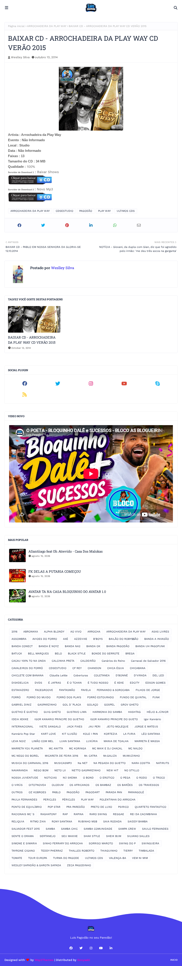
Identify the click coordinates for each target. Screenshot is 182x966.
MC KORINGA (77, 748)
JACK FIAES (74, 726)
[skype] (157, 383)
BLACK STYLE (77, 653)
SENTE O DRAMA (23, 836)
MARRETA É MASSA (147, 741)
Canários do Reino (113, 660)
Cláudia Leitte (58, 675)
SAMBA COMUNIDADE (98, 828)
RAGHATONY (48, 814)
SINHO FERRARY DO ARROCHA (63, 843)
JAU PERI (94, 726)
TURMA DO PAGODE (66, 858)
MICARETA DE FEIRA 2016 (61, 755)
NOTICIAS (50, 777)
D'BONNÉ (122, 675)
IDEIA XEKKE (20, 719)
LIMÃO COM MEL (42, 741)
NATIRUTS (162, 763)
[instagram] (91, 383)
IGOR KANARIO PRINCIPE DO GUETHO (59, 719)
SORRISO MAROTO (101, 843)
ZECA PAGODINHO (79, 865)
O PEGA (125, 777)
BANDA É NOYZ (49, 646)
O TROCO (159, 777)
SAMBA (50, 828)
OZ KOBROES (37, 792)
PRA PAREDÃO (75, 806)
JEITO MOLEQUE (118, 726)
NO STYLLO (131, 770)
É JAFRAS (54, 682)
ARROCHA (93, 631)
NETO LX (60, 770)
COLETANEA (102, 675)
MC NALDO (135, 748)
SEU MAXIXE (69, 836)
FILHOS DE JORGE (148, 690)
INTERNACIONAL (22, 726)
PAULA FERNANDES (24, 799)
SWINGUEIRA (150, 843)
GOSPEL (109, 704)
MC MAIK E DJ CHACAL (107, 748)
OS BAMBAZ (103, 785)
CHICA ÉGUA (115, 668)
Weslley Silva (20, 57)
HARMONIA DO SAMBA (107, 711)
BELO (58, 653)
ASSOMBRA (19, 638)
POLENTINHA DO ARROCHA (117, 799)
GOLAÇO (92, 704)
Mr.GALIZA (110, 755)
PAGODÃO (85, 210)
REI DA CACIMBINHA (143, 814)
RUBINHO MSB (87, 821)
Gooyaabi (83, 960)
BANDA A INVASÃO (156, 638)
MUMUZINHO (131, 755)
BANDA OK (93, 646)
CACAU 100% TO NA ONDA (29, 660)
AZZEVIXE (80, 638)
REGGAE (118, 814)
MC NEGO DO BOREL (25, 755)
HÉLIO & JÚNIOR (157, 711)
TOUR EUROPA (37, 858)
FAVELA (86, 690)
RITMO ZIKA (38, 821)
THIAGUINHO (108, 850)
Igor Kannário (152, 719)
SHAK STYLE (92, 836)
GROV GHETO (129, 704)
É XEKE (119, 682)
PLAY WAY (104, 210)
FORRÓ (16, 697)
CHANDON (94, 668)
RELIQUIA (18, 821)
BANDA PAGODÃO (117, 646)
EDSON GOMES (155, 682)
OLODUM (57, 785)
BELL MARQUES (38, 653)
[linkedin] (111, 948)
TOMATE (17, 858)
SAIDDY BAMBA (138, 821)
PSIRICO (123, 806)
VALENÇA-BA (117, 858)
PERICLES (49, 799)
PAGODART (92, 792)
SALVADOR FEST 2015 (26, 828)
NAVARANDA (20, 770)
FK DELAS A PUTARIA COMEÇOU (54, 571)
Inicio (174, 959)
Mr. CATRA (90, 755)
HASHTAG (134, 711)
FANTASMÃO (67, 690)
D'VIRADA (140, 675)
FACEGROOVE (44, 690)
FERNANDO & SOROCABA (113, 690)
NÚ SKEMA (70, 777)
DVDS (38, 682)
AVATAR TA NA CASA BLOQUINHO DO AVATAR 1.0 (67, 591)
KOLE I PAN (90, 733)
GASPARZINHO (47, 704)
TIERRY (128, 850)
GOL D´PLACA (72, 704)
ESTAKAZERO (20, 690)
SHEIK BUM (113, 836)
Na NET (82, 763)
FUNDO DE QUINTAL (133, 697)
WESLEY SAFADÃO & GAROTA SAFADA (36, 865)
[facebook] (24, 383)
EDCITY (134, 682)
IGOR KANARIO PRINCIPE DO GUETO (114, 719)
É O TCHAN (74, 682)
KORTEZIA (110, 733)
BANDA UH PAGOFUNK (150, 646)
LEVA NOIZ (19, 741)
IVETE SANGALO (50, 726)
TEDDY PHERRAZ (52, 850)
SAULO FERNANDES (155, 828)
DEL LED (158, 675)
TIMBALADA (146, 850)
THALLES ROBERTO (81, 850)
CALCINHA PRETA (63, 660)
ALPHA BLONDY (54, 631)
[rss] (24, 394)
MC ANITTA (56, 748)
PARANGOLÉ (136, 792)
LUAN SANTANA (69, 741)
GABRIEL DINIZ (22, 704)
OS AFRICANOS (79, 785)
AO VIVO (75, 631)
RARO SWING (98, 814)
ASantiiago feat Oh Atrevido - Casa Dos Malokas (65, 551)
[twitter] (57, 383)
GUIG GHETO (52, 711)
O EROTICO (107, 777)
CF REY (77, 668)
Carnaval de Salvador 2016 (148, 660)
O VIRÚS (17, 785)
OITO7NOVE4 (37, 785)
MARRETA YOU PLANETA (27, 748)
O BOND (88, 777)
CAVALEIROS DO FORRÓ (27, 668)
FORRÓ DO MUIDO (39, 697)
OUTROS (17, 792)
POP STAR (54, 806)
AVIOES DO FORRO (44, 638)
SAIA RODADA (112, 821)
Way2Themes (44, 960)
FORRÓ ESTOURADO (100, 697)
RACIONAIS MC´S (23, 814)
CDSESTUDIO (64, 210)
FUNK (156, 697)
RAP (65, 814)
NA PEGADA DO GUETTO (109, 763)
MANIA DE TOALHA (116, 741)
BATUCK (17, 653)
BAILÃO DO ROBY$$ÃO (123, 638)
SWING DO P (127, 843)
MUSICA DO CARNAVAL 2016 (30, 763)
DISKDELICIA (20, 682)
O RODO (141, 777)
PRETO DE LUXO (101, 806)
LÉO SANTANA (150, 733)
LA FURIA (129, 733)
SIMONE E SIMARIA (24, 843)
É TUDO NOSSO (98, 682)
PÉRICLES (68, 799)
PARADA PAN (114, 792)
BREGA (130, 653)
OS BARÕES (125, 785)
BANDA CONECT (22, 646)
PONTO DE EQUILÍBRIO (27, 806)
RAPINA (78, 814)
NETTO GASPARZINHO (86, 770)
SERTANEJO (47, 836)
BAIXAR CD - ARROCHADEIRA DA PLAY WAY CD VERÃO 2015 (31, 340)
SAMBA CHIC (69, 828)
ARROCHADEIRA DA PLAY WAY (46, 26)
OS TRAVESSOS (149, 785)
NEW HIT (112, 770)
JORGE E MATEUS (146, 726)
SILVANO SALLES (138, 836)
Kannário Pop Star (23, 733)
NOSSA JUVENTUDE (25, 777)
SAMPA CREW (127, 828)
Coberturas (80, 675)
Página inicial (16, 26)
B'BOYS (98, 638)
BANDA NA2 (72, 646)
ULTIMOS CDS (126, 210)
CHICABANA (137, 668)
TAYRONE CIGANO (23, 850)
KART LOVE (48, 733)
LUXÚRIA (92, 741)
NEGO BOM (41, 770)
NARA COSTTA (141, 763)
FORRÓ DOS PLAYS (69, 697)
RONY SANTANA (62, 821)
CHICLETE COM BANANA (28, 675)
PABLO (56, 792)
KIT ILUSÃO (69, 733)
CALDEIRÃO (88, 660)
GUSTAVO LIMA (77, 711)
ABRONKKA (30, 631)
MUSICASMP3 (63, 763)
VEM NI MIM (140, 858)
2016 (14, 631)
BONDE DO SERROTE (105, 653)
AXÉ (65, 638)
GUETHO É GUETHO (25, 711)
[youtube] (124, 383)
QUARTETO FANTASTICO (150, 806)
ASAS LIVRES (160, 631)
